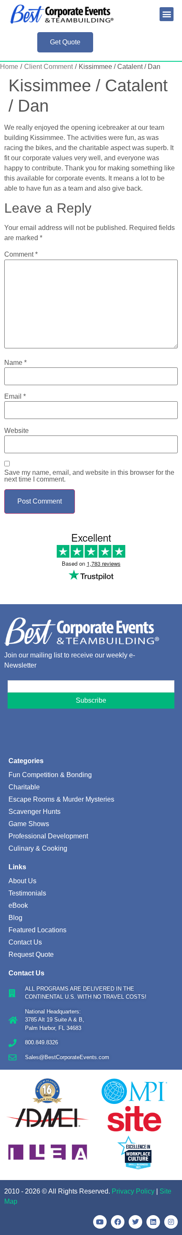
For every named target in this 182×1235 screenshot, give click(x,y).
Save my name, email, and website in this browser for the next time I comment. (89, 476)
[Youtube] (100, 1222)
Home (9, 66)
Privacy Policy (133, 1191)
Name (15, 362)
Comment (21, 254)
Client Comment (48, 66)
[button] (167, 14)
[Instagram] (171, 1222)
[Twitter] (135, 1222)
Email (15, 396)
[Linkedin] (153, 1222)
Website (16, 430)
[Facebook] (117, 1222)
